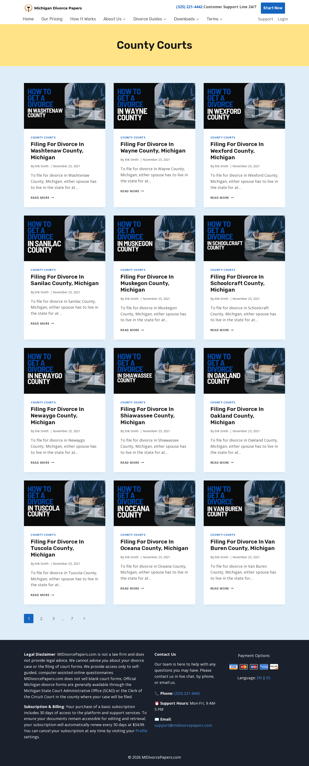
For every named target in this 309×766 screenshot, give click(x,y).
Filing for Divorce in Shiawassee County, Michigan (147, 415)
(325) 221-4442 (189, 6)
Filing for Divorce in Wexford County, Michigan (237, 151)
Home (28, 18)
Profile (141, 730)
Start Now (273, 8)
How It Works (83, 18)
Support (265, 18)
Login (283, 18)
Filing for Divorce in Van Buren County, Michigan (242, 544)
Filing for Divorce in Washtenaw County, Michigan (57, 151)
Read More (42, 198)
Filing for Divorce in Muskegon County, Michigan (147, 283)
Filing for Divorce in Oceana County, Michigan (154, 544)
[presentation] (64, 106)
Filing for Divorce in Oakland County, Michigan (237, 415)
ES (268, 677)
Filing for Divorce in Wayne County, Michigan (152, 147)
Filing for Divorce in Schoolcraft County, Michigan (237, 283)
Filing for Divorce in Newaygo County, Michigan (57, 415)
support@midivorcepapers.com (183, 725)
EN (259, 677)
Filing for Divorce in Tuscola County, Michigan (57, 548)
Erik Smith (42, 166)
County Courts (43, 137)
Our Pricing (52, 18)
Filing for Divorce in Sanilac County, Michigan (65, 280)
